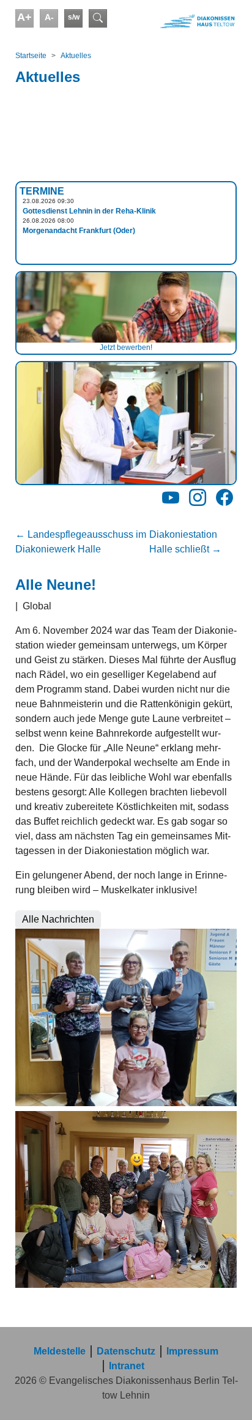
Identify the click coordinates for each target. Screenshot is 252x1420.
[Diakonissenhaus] (183, 21)
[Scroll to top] (225, 1393)
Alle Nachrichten (58, 919)
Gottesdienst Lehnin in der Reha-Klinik (89, 211)
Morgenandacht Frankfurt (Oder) (79, 230)
